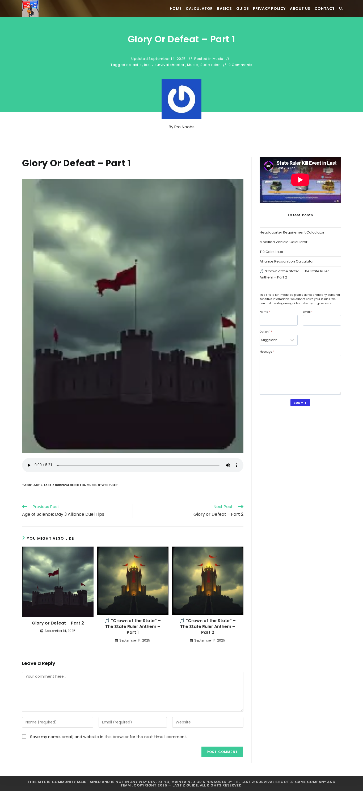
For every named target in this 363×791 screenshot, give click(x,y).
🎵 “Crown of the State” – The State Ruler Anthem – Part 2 (207, 627)
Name (265, 312)
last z (137, 65)
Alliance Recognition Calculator (287, 261)
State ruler (210, 65)
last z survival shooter (164, 65)
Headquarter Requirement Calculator (292, 232)
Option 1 (266, 332)
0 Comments (240, 65)
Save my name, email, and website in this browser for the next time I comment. (108, 736)
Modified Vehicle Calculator (283, 241)
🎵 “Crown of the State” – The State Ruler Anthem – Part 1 (132, 627)
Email (308, 312)
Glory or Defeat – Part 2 (58, 623)
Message (267, 352)
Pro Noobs (184, 127)
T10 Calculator (272, 251)
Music (218, 58)
